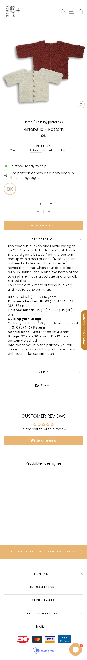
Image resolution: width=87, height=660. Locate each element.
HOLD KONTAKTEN (42, 613)
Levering (43, 372)
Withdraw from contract (84, 330)
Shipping (36, 150)
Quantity (43, 204)
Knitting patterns (48, 122)
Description (43, 239)
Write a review (43, 440)
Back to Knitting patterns (46, 552)
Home (28, 122)
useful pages (42, 600)
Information (42, 587)
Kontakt (42, 574)
